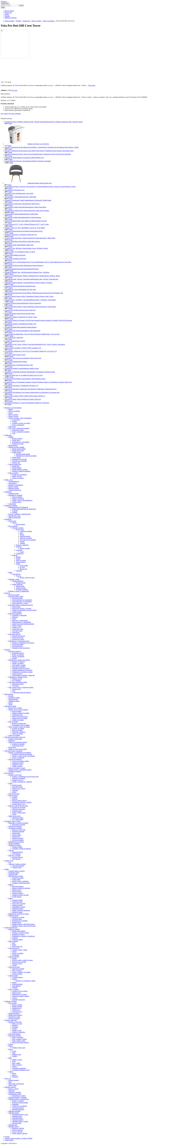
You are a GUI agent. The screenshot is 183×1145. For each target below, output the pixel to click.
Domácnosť (8, 492)
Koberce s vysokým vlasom (20, 932)
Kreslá (10, 783)
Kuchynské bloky (17, 598)
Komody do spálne (18, 878)
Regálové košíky (17, 1006)
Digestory (15, 617)
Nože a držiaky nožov (18, 1041)
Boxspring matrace (18, 886)
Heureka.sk (8, 519)
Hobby (10, 572)
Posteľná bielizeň (25, 536)
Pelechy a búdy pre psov (27, 577)
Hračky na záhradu (18, 1101)
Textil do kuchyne (13, 948)
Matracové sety (16, 890)
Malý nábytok (9, 694)
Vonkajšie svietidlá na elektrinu (21, 848)
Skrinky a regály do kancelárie (17, 749)
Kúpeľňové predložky (19, 667)
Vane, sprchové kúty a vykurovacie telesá (20, 687)
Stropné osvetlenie (17, 838)
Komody (11, 696)
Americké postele (17, 900)
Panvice (14, 1075)
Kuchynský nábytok (14, 634)
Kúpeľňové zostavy (18, 653)
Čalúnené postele (17, 902)
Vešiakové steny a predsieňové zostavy (20, 770)
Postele (7, 14)
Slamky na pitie (17, 1030)
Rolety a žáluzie (13, 941)
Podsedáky (15, 1104)
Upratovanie (12, 504)
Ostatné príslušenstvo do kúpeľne (22, 670)
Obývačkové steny (14, 794)
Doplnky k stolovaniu (14, 1022)
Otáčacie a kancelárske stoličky (17, 742)
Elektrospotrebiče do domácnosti (18, 507)
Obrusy (14, 951)
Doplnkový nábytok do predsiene (22, 754)
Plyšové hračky (20, 524)
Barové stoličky (9, 11)
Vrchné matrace (17, 896)
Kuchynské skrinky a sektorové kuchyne (20, 605)
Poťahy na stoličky (18, 953)
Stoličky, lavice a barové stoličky (18, 709)
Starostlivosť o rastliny (19, 1095)
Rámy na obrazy (13, 414)
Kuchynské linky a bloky (16, 596)
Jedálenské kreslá (17, 715)
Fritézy (14, 619)
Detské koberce (17, 468)
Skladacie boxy (16, 1008)
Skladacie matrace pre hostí (20, 895)
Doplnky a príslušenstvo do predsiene (19, 752)
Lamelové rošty (13, 874)
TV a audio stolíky (17, 819)
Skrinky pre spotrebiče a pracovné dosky (24, 610)
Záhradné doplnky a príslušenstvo (18, 1099)
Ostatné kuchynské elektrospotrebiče (23, 624)
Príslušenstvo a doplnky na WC (17, 677)
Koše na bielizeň (17, 497)
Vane (13, 691)
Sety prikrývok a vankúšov (28, 540)
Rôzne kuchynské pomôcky (20, 1042)
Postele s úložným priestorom (21, 910)
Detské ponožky (21, 588)
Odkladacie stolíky (14, 701)
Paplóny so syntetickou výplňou (25, 981)
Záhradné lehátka (17, 1118)
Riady (10, 1058)
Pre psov (18, 576)
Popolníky (15, 1027)
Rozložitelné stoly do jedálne (21, 725)
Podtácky (15, 1025)
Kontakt (7, 1136)
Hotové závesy (16, 993)
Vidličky (14, 1056)
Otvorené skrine (17, 919)
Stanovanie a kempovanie (16, 1083)
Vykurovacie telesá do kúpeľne (21, 692)
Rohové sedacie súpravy (19, 800)
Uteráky (22, 541)
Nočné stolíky (24, 565)
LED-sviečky (16, 420)
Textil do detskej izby (14, 464)
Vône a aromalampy (18, 425)
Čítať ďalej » (92, 85)
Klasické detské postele (23, 454)
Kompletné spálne (13, 872)
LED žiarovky (16, 854)
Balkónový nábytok (10, 17)
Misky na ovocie (17, 1023)
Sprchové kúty (16, 689)
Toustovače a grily (17, 629)
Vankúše (7, 16)
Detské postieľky (17, 438)
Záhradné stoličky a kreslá (20, 1121)
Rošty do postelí (21, 560)
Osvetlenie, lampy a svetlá (12, 821)
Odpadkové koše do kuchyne (21, 648)
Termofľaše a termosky (19, 1068)
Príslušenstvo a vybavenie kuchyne (18, 641)
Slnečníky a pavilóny (14, 1092)
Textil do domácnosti (11, 927)
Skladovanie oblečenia (15, 1015)
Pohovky (15, 799)
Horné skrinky (16, 607)
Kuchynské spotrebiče (15, 613)
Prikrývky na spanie (26, 538)
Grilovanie (11, 1090)
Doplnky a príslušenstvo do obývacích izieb (25, 776)
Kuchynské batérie (17, 644)
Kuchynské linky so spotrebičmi (22, 601)
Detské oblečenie (17, 584)
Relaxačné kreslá (17, 787)
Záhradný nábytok (10, 1087)
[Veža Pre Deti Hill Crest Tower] (15, 57)
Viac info (14, 90)
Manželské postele (17, 908)
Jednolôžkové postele (18, 907)
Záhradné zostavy (13, 1126)
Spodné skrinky (17, 612)
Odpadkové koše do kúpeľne (21, 668)
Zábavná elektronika (14, 517)
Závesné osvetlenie (18, 840)
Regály (10, 703)
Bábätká (10, 437)
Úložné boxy (20, 553)
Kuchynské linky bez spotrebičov (22, 600)
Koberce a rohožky (14, 929)
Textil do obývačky (14, 967)
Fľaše (14, 1061)
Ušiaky (14, 792)
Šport (10, 1082)
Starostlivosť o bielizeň (15, 495)
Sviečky (14, 421)
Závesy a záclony (13, 989)
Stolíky (18, 564)
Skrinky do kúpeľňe (18, 656)
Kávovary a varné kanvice (20, 620)
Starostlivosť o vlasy (14, 516)
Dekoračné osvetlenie (18, 824)
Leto (9, 862)
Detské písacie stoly (18, 450)
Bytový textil (20, 529)
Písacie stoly (8, 12)
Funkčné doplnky (13, 1080)
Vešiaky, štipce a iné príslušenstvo (22, 500)
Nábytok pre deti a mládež (16, 447)
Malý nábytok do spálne (15, 876)
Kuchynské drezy (17, 646)
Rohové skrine (16, 922)
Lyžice (14, 1051)
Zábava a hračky (36, 21)
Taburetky (19, 570)
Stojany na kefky (25, 548)
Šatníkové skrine (13, 915)
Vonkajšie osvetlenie (14, 845)
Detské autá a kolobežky (19, 474)
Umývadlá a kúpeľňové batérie (17, 682)
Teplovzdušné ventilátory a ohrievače (23, 675)
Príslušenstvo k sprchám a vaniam (22, 672)
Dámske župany (21, 583)
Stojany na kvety (13, 416)
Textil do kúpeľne (13, 957)
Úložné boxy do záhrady (19, 1106)
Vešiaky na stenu (17, 766)
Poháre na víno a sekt (18, 1047)
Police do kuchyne (17, 637)
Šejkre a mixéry (17, 625)
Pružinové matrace (17, 893)
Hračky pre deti (17, 476)
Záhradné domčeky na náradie (17, 1097)
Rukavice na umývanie (19, 962)
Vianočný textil (16, 867)
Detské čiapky (20, 586)
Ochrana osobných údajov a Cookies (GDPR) (18, 1138)
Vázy (13, 433)
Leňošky (14, 797)
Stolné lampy (16, 836)
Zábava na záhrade (48, 21)
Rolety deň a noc (17, 946)
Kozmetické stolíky (14, 697)
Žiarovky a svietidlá (14, 855)
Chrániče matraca (17, 977)
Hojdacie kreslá (17, 785)
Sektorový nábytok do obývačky (18, 806)
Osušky (14, 958)
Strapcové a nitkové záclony (20, 996)
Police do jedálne (17, 730)
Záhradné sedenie (13, 1113)
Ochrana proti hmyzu (14, 490)
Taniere (14, 1066)
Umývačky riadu (17, 631)
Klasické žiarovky (17, 852)
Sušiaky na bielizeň (18, 498)
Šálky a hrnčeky (17, 1065)
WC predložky (16, 680)
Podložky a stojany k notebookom (18, 591)
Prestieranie (15, 955)
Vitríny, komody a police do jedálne (19, 727)
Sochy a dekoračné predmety (21, 432)
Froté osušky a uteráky (19, 665)
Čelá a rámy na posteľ (18, 903)
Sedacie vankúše (17, 974)
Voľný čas (8, 1078)
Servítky (14, 1029)
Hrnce (14, 1073)
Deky (21, 533)
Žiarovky (11, 850)
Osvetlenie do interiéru (15, 828)
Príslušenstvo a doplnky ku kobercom (23, 936)
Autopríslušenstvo (13, 481)
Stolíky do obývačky (14, 816)
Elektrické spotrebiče (11, 505)
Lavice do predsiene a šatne (20, 761)
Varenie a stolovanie (11, 1020)
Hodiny (10, 409)
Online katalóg (9, 1140)
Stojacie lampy (16, 835)
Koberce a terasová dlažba (20, 1102)
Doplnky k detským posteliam (21, 471)
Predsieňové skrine (18, 763)
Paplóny (14, 979)
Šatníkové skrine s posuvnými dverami (23, 926)
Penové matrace (17, 891)
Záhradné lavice (17, 1116)
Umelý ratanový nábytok (19, 1133)
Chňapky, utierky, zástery (19, 950)
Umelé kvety (12, 426)
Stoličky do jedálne (18, 720)
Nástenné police (17, 811)
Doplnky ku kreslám (18, 744)
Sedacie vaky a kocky (18, 788)
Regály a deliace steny (19, 812)
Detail (10, 123)
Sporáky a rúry (16, 627)
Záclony (14, 998)
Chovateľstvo (12, 483)
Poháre (10, 1046)
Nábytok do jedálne (10, 706)
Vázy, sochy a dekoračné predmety (18, 428)
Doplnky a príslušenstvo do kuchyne (23, 643)
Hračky (14, 522)
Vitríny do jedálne (17, 733)
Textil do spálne (13, 975)
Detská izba (26, 21)
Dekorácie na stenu (18, 430)
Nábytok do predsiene (15, 759)
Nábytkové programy (18, 809)
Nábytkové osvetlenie (18, 778)
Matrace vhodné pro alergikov (21, 888)
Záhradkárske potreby (15, 1094)
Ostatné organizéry (14, 1013)
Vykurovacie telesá (18, 1107)
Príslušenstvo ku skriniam (20, 920)
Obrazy (10, 413)
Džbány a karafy (17, 1059)
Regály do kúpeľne (18, 655)
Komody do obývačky (19, 807)
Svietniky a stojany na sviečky (21, 423)
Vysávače (15, 510)
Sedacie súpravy (21, 562)
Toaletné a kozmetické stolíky (21, 883)
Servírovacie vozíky (18, 639)
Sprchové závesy (17, 673)
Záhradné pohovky (18, 1120)
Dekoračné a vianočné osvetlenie (18, 823)
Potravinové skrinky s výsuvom (21, 608)
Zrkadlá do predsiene (14, 771)
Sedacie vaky (16, 462)
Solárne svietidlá (17, 847)
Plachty (22, 534)
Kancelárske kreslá (18, 745)
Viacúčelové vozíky (14, 1017)
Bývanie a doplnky (18, 528)
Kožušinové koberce (18, 934)
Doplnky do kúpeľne (18, 661)
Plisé (13, 943)
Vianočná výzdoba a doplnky (17, 864)
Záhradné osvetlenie (14, 1111)
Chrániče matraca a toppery (16, 871)
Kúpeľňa (18, 546)
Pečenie (10, 1044)
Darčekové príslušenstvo (15, 485)
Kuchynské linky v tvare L (20, 603)
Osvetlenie (19, 550)
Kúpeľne (7, 649)
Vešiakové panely (17, 764)
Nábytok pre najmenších (19, 461)
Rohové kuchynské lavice (20, 716)
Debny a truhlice (17, 1005)
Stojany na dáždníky (18, 758)
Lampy (22, 552)
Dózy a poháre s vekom (19, 1039)
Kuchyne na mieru (14, 595)
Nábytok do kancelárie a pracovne (15, 737)
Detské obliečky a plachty (20, 469)
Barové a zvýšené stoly (19, 723)
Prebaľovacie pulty (18, 444)
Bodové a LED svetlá (18, 830)
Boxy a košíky (12, 1003)
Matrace (18, 557)
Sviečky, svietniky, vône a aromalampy (20, 418)
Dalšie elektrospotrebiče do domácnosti (24, 509)
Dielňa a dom (9, 480)
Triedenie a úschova (11, 1001)
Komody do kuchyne (18, 636)
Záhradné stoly (12, 1125)
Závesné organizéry (14, 1018)
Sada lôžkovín (16, 986)
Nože (13, 1053)
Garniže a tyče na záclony (20, 991)
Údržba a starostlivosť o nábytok (22, 782)
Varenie (10, 1071)
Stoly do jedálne (13, 721)
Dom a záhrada (13, 526)
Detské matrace (13, 445)
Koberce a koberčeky (22, 545)
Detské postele (16, 452)
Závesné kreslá (16, 1123)
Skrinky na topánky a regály (16, 768)
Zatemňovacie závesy (18, 999)
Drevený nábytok (17, 1130)
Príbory (10, 1049)
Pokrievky (15, 1077)
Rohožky (15, 938)
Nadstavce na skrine (18, 917)
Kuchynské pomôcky (14, 1035)
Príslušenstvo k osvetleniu (16, 842)
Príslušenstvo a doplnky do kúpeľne (19, 660)
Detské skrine (16, 457)
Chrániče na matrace (26, 531)
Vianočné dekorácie (18, 866)
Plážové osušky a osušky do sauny (22, 960)
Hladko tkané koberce (18, 931)
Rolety (14, 945)
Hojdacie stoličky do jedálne (20, 713)
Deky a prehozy (17, 970)
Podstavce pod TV (17, 780)
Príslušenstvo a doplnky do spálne (18, 914)
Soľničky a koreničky (18, 1032)
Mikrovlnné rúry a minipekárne (21, 622)
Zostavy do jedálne (14, 735)
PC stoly (22, 567)
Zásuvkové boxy (17, 1011)
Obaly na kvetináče (14, 411)
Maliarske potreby (13, 488)
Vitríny (10, 704)
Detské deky (16, 466)
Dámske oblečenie (17, 581)
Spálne (7, 869)
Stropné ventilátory (14, 843)
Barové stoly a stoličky (15, 708)
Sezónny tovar (9, 860)
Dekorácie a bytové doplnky (13, 408)
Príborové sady (16, 1054)
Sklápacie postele (17, 912)
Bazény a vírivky (13, 1089)
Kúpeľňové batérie (18, 684)
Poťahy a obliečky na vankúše (21, 972)
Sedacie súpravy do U (18, 804)
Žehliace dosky (16, 502)
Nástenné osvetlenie (18, 831)
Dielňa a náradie (13, 486)
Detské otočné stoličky (19, 449)
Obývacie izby (9, 773)
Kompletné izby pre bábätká (20, 442)
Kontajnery (11, 740)
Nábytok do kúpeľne (14, 651)
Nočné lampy (16, 833)
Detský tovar (12, 521)
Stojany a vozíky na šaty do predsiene (23, 756)
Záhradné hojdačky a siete (20, 1114)
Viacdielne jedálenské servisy (21, 1070)
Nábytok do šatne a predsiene (13, 751)
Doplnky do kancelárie (15, 739)
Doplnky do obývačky (15, 775)
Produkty (18, 21)
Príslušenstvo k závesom (19, 994)
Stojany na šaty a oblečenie (20, 881)
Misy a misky (16, 1063)
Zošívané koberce (17, 939)
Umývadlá (15, 685)
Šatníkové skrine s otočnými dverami (23, 924)
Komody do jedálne (18, 728)
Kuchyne (7, 593)
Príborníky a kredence (18, 732)
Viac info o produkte (11, 113)
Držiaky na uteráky (18, 663)
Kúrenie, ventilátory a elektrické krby (19, 514)
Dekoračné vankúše (18, 969)
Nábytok (14, 555)
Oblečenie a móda (13, 579)
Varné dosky (16, 632)
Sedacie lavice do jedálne (19, 718)
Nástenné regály (13, 699)
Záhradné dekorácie (18, 1109)
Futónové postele (17, 905)
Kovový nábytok (17, 1132)
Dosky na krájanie (17, 1037)
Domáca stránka (9, 21)
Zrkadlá (14, 658)
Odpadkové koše (13, 493)
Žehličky (15, 512)
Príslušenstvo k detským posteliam (26, 456)
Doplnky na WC (17, 679)
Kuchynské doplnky (14, 1034)
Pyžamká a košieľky (22, 589)
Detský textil (16, 440)
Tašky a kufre (12, 1085)
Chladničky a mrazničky (19, 615)
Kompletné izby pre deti (19, 459)
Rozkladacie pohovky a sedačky (22, 802)
